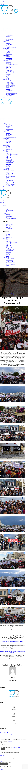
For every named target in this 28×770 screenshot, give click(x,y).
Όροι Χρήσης (14, 734)
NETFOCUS (10, 741)
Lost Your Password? (15, 747)
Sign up (2, 755)
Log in (1, 761)
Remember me (6, 747)
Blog (12, 293)
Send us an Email (4, 732)
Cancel (1, 769)
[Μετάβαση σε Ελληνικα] (3, 1)
